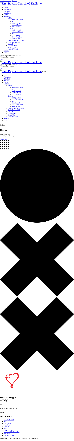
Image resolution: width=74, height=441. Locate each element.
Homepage (3, 139)
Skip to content (4, 1)
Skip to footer (13, 1)
